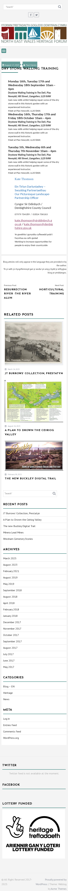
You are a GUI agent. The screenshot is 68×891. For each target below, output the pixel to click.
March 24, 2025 (13, 369)
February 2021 (11, 571)
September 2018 (12, 590)
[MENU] (3, 50)
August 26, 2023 (13, 426)
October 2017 (11, 635)
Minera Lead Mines (13, 532)
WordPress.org (11, 737)
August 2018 (10, 596)
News (6, 699)
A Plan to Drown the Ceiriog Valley (22, 519)
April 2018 (9, 603)
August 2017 (10, 647)
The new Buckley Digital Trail (19, 526)
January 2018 (10, 615)
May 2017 (8, 667)
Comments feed (12, 731)
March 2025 (10, 558)
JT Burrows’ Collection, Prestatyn (21, 513)
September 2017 (12, 641)
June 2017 (9, 660)
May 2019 (8, 583)
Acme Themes (59, 888)
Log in (6, 718)
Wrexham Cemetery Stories (18, 538)
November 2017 (12, 628)
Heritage (8, 692)
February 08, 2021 (14, 474)
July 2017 (8, 654)
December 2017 (12, 622)
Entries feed (10, 725)
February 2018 (11, 609)
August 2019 (10, 577)
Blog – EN (9, 686)
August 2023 (10, 564)
